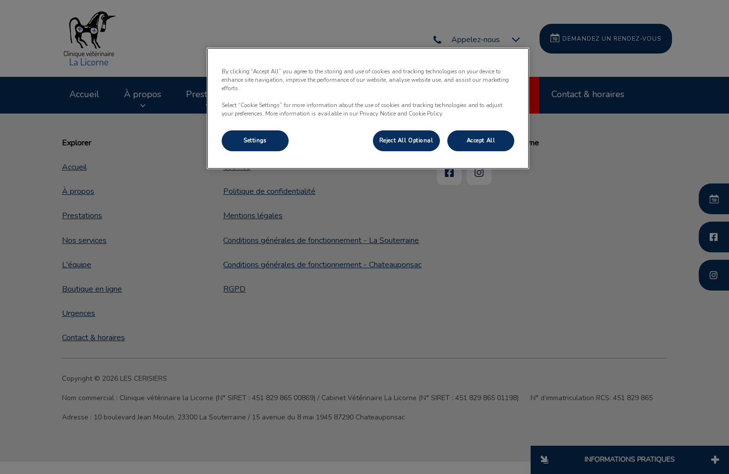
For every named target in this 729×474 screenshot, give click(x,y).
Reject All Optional (406, 140)
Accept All (481, 140)
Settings (255, 140)
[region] (368, 108)
